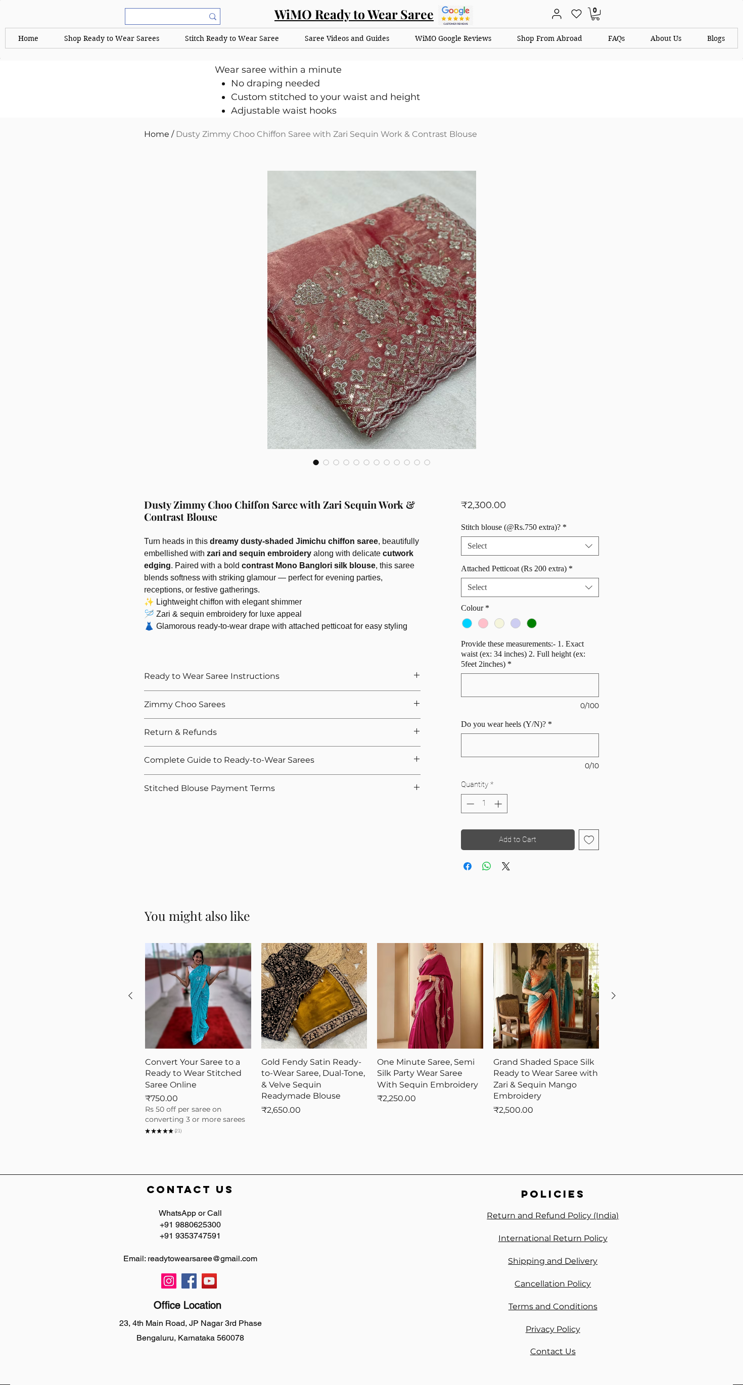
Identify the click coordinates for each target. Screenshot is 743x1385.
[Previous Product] (130, 996)
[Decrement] (469, 804)
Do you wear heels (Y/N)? (506, 724)
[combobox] (530, 546)
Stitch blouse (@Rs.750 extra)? (514, 527)
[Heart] (576, 14)
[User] (556, 14)
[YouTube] (209, 1281)
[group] (372, 1041)
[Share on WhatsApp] (487, 866)
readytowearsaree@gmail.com (202, 1258)
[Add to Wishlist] (589, 839)
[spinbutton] (484, 804)
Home (156, 134)
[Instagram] (168, 1281)
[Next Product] (614, 996)
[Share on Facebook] (467, 866)
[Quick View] (198, 996)
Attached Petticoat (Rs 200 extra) (517, 568)
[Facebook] (189, 1281)
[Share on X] (506, 866)
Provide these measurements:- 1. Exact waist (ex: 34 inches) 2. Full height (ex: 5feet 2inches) (523, 653)
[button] (112, 38)
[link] (595, 14)
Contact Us (553, 1351)
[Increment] (499, 804)
